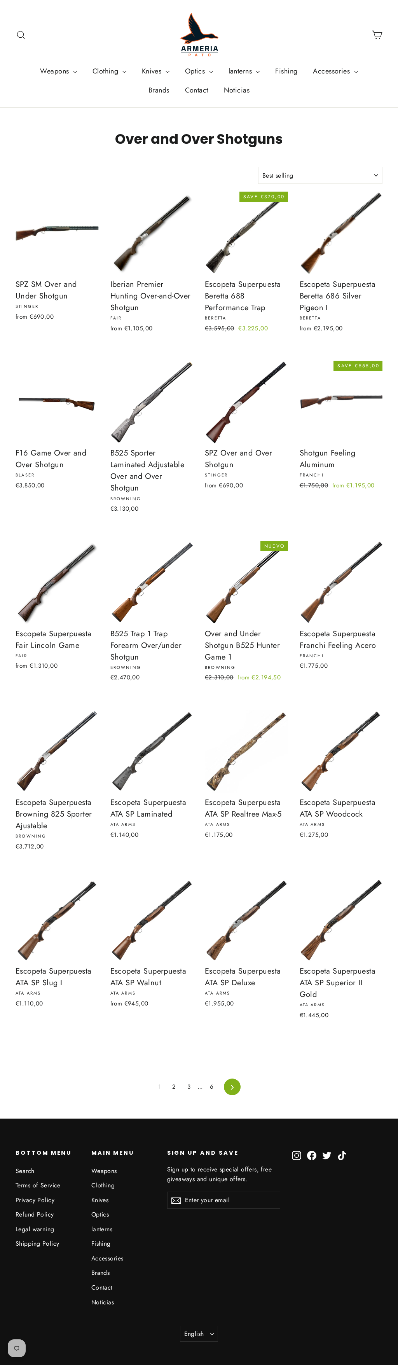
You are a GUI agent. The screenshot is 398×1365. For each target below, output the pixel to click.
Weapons (55, 71)
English (194, 1333)
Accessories (332, 71)
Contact (196, 90)
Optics (196, 71)
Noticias (237, 90)
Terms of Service (38, 1185)
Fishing (286, 71)
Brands (158, 90)
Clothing (106, 71)
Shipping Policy (37, 1243)
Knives (153, 71)
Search (25, 1170)
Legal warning (35, 1229)
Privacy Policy (35, 1200)
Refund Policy (35, 1214)
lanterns (241, 71)
